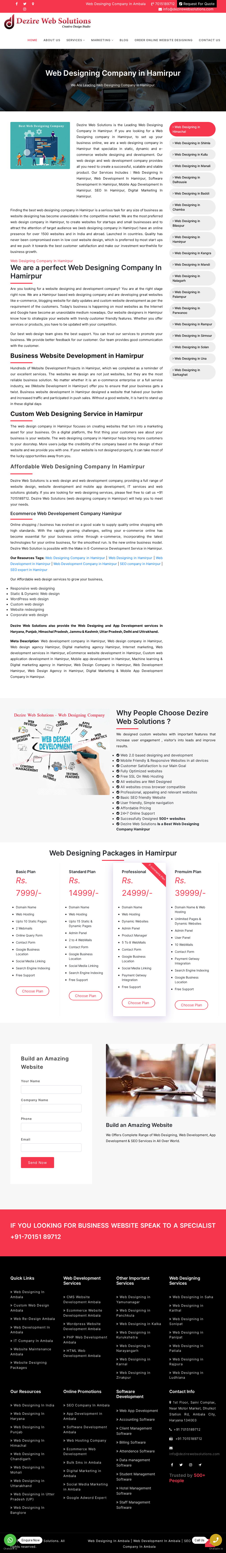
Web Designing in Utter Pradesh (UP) (32, 1496)
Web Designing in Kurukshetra (133, 1335)
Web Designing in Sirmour (193, 335)
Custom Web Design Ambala (29, 1307)
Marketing (101, 40)
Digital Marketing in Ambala (82, 1473)
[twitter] (24, 4)
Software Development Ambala (85, 1429)
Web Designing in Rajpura (186, 1361)
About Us (51, 40)
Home (32, 40)
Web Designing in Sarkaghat (186, 372)
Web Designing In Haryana (27, 1416)
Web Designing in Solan (191, 347)
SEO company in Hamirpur (141, 564)
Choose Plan (32, 991)
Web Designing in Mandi (192, 264)
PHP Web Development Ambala (85, 1339)
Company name (34, 1100)
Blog (124, 40)
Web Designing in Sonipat (186, 1321)
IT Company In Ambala (33, 1341)
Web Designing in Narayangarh (133, 1348)
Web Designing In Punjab (27, 1429)
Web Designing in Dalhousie (186, 179)
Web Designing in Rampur (193, 324)
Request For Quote (198, 4)
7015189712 (164, 4)
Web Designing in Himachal (186, 129)
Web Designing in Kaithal (186, 1308)
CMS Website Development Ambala (82, 1299)
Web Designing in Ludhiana (186, 1375)
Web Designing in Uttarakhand (27, 1483)
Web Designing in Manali (192, 166)
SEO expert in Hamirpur (28, 570)
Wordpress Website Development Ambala (82, 1326)
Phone (26, 1119)
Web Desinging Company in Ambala (116, 4)
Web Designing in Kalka (140, 1324)
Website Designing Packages (28, 1365)
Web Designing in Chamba (186, 207)
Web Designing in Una (190, 358)
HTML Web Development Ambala (82, 1353)
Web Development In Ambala (30, 1329)
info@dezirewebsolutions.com (187, 9)
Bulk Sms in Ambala (83, 1462)
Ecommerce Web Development (79, 1451)
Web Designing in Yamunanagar (133, 1299)
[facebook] (17, 4)
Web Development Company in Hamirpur (85, 564)
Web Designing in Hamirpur (131, 558)
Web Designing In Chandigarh (27, 1456)
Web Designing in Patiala (186, 1348)
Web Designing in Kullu (191, 154)
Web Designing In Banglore (27, 1510)
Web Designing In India (33, 1405)
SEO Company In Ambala (88, 1405)
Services (74, 40)
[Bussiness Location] (33, 4)
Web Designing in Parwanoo (186, 310)
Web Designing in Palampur (186, 294)
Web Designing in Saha (192, 1297)
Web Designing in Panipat (186, 1335)
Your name (30, 1081)
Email (25, 1139)
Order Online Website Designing (164, 40)
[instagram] (24, 9)
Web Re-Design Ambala (34, 1319)
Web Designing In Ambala (27, 1294)
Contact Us (209, 40)
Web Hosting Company (86, 1440)
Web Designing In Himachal (27, 1443)
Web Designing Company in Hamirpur (75, 558)
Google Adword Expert (86, 1498)
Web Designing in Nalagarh (186, 278)
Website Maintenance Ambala (30, 1351)
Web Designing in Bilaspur (186, 223)
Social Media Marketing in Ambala (85, 1486)
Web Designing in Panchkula (133, 1312)
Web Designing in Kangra (192, 253)
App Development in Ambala (82, 1416)
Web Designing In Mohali (27, 1469)
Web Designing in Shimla (192, 143)
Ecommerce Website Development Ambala (82, 1312)
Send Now (37, 1162)
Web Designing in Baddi (191, 193)
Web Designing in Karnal (133, 1361)
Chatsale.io (10, 1548)
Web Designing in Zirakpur (133, 1375)
